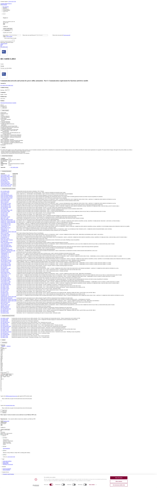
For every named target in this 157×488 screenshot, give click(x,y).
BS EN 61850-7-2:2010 (5, 277)
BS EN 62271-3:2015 (5, 238)
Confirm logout (9, 28)
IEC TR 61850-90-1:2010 (6, 207)
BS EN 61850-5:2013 (5, 181)
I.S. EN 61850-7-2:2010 (5, 199)
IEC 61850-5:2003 (14, 167)
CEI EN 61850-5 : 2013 (5, 179)
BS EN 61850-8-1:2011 (5, 302)
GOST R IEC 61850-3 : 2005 (6, 210)
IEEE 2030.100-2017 (5, 307)
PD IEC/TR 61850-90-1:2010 (6, 197)
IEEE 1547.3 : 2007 (4, 218)
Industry (3, 339)
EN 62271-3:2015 (4, 214)
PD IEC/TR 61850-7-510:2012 (7, 239)
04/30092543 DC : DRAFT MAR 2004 (8, 231)
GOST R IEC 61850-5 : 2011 (6, 184)
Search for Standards (7, 468)
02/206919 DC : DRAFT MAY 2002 (8, 220)
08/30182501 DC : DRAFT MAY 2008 (8, 300)
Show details (92, 484)
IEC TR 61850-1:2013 (5, 235)
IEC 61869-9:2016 (4, 241)
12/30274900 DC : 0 (5, 193)
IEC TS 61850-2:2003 (5, 191)
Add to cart (4, 107)
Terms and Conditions (7, 461)
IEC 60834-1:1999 (4, 337)
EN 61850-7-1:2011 (4, 270)
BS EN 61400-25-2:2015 (5, 227)
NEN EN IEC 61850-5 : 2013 (6, 176)
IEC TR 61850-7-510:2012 (6, 260)
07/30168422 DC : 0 (5, 237)
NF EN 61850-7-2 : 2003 (6, 268)
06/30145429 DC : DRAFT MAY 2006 (8, 296)
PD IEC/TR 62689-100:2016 (6, 246)
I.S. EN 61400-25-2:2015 (6, 223)
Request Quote (3, 422)
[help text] (8, 90)
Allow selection (119, 481)
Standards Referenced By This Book (8, 188)
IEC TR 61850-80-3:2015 (6, 284)
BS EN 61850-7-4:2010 (5, 216)
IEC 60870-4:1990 (4, 320)
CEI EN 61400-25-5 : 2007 (6, 261)
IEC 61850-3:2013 (4, 335)
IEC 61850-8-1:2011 (5, 310)
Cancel (4, 28)
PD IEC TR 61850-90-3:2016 (6, 242)
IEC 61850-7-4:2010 (5, 285)
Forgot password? (66, 35)
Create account (6, 421)
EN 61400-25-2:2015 (5, 312)
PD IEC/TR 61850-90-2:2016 (6, 298)
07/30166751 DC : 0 (5, 295)
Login (4, 36)
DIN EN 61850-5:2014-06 (6, 185)
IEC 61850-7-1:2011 (5, 289)
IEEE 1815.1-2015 (4, 303)
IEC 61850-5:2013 (4, 46)
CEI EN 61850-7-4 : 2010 (6, 264)
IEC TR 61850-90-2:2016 (6, 308)
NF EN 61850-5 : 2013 (5, 175)
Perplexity (8, 346)
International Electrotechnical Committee (8, 102)
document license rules (10, 405)
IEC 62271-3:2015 (4, 291)
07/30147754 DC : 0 (5, 275)
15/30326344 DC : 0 (5, 258)
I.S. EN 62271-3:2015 (5, 192)
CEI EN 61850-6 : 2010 (5, 304)
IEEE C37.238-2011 (5, 202)
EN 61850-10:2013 (4, 212)
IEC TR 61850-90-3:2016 (6, 265)
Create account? (9, 36)
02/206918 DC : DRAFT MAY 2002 (8, 250)
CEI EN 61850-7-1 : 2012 (6, 273)
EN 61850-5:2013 (4, 180)
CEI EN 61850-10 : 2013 (6, 224)
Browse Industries (6, 469)
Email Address (17, 35)
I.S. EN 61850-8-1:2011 (5, 283)
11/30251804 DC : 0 (5, 254)
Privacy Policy (6, 462)
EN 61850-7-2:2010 (5, 293)
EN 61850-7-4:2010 (5, 269)
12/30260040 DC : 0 (5, 230)
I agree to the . (7, 405)
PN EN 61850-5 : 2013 (5, 177)
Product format (3, 372)
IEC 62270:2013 (4, 266)
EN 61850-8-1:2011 (4, 292)
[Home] (3, 4)
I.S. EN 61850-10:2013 (5, 280)
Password (47, 35)
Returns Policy (6, 463)
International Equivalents (6, 171)
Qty (1, 377)
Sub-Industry (4, 342)
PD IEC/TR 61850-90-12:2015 (7, 219)
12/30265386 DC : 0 (5, 253)
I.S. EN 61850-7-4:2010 (5, 262)
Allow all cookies (118, 477)
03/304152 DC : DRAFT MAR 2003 (8, 222)
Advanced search (3, 43)
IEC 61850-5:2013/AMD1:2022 (6, 85)
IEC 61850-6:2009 (4, 208)
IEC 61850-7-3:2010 (5, 330)
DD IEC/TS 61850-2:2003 (6, 252)
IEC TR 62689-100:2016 (5, 204)
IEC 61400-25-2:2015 (5, 288)
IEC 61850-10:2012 (4, 311)
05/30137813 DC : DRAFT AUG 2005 (8, 299)
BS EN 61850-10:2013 (5, 272)
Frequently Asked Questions (8, 474)
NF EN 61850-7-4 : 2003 (6, 281)
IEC (1, 45)
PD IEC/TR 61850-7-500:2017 (7, 196)
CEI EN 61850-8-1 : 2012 (6, 206)
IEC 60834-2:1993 (4, 323)
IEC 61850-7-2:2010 (5, 287)
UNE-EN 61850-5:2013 (5, 183)
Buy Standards (6, 6)
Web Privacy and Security (8, 464)
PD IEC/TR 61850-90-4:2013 (6, 249)
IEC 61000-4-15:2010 (5, 327)
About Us (10, 3)
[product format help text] (8, 372)
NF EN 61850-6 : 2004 (5, 211)
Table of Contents (5, 110)
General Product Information (7, 155)
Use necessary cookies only (119, 484)
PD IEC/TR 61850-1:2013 (6, 245)
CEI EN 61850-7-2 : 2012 (6, 203)
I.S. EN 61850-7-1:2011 (5, 234)
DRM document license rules (11, 396)
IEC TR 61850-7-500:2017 (6, 279)
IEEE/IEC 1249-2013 (5, 306)
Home (1, 44)
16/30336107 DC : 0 (5, 256)
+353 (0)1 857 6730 (12, 1)
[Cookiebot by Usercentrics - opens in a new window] (36, 486)
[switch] (63, 485)
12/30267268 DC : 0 (5, 247)
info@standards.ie (6, 448)
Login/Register (7, 30)
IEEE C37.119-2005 (5, 233)
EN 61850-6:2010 (4, 215)
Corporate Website (4, 3)
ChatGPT (3, 346)
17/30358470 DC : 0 (5, 226)
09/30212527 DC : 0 (5, 229)
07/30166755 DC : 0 (5, 276)
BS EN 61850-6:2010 (5, 200)
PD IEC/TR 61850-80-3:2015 (6, 195)
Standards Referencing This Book (8, 315)
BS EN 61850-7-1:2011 (5, 257)
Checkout (4, 412)
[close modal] (4, 24)
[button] (2, 349)
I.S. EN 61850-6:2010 (5, 243)
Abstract (3, 147)
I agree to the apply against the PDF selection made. (16, 396)
